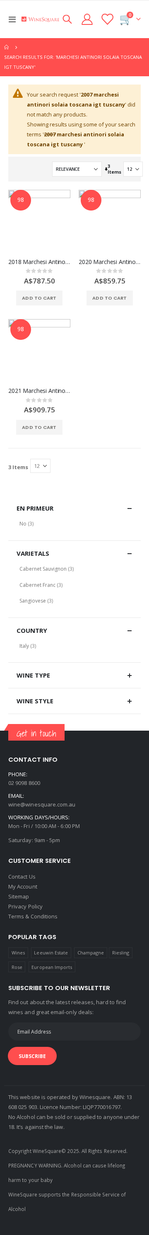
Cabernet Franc (37, 584)
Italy (24, 645)
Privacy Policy (25, 906)
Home (7, 47)
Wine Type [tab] (33, 675)
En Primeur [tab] (35, 508)
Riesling (121, 952)
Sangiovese (32, 600)
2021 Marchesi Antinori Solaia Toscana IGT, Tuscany (39, 391)
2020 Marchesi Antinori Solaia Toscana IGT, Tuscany (110, 262)
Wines (18, 952)
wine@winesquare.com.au (41, 804)
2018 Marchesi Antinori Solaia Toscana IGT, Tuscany (39, 262)
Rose (17, 967)
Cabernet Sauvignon (43, 568)
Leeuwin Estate (51, 952)
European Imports (51, 967)
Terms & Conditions (33, 916)
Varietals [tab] (33, 553)
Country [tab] (32, 630)
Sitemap (18, 896)
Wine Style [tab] (35, 701)
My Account (22, 886)
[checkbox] (74, 524)
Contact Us (22, 876)
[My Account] (87, 19)
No (22, 523)
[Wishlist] (106, 19)
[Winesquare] (40, 19)
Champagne (90, 952)
